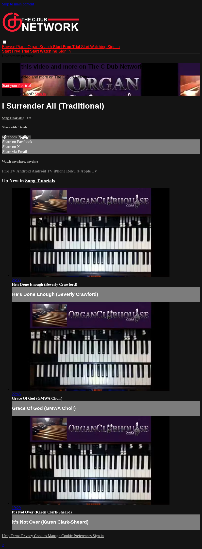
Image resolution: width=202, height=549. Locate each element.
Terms (16, 536)
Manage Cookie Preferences (70, 536)
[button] (4, 42)
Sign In (64, 51)
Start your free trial (16, 85)
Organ (33, 47)
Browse (9, 47)
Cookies (41, 536)
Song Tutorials (12, 118)
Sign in (113, 47)
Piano (22, 47)
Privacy (27, 536)
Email (26, 137)
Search (46, 47)
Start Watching (94, 47)
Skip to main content (18, 4)
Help (6, 536)
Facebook (10, 137)
